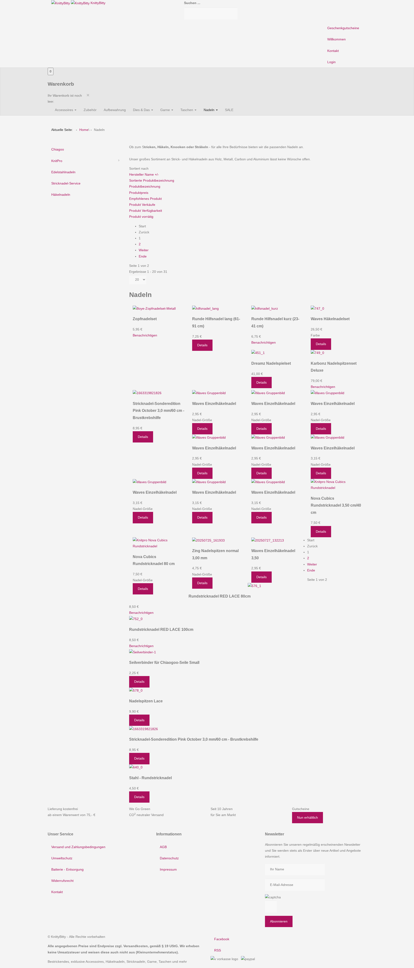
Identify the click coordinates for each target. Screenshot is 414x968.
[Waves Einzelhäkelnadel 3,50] (267, 540)
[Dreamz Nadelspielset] (258, 353)
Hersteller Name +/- (144, 174)
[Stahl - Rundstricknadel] (136, 767)
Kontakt (333, 51)
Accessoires (64, 110)
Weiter (144, 250)
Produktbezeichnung (144, 186)
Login (331, 62)
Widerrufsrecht (62, 881)
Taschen (187, 110)
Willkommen (336, 39)
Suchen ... (192, 3)
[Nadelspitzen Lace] (136, 690)
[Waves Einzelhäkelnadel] (209, 393)
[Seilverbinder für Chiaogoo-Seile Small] (142, 652)
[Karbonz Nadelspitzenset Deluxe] (317, 353)
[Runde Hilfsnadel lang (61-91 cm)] (205, 308)
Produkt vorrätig (141, 216)
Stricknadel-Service (65, 183)
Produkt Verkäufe (142, 205)
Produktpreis (138, 193)
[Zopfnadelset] (154, 308)
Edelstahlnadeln (63, 172)
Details (202, 345)
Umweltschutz (61, 858)
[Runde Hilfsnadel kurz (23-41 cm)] (264, 308)
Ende (143, 256)
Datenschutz (169, 858)
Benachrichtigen (145, 335)
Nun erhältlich (307, 817)
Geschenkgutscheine (343, 28)
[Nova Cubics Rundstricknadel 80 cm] (159, 543)
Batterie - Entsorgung (67, 869)
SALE (229, 110)
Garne (165, 110)
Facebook (221, 939)
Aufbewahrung (115, 110)
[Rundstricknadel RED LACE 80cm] (254, 586)
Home (83, 130)
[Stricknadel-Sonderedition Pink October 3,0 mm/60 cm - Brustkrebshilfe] (147, 393)
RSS (217, 950)
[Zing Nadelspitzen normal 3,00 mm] (208, 540)
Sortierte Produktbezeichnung (151, 180)
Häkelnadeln (60, 194)
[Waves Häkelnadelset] (317, 308)
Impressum (168, 869)
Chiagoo (57, 149)
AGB (163, 847)
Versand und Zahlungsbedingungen (78, 847)
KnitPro (56, 161)
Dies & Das (142, 110)
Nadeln (209, 110)
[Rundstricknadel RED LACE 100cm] (136, 619)
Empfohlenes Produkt (145, 199)
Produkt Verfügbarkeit (145, 211)
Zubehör (90, 110)
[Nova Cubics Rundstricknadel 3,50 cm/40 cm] (337, 485)
